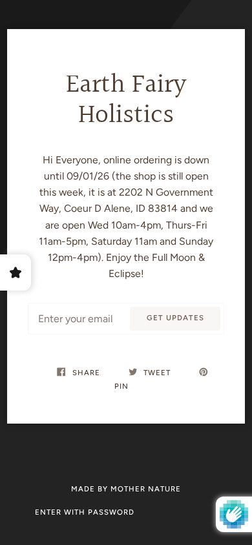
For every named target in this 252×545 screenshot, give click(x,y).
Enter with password (84, 512)
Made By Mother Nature (126, 488)
